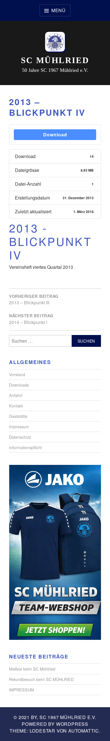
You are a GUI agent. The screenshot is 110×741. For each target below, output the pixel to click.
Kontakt (16, 406)
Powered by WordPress (55, 724)
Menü (58, 10)
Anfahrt (15, 395)
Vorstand (17, 374)
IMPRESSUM (21, 690)
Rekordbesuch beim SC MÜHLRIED (41, 679)
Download (55, 134)
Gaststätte (18, 416)
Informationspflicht (25, 447)
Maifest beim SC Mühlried (32, 669)
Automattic (83, 730)
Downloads (19, 385)
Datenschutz (20, 437)
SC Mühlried (55, 60)
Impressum (19, 426)
